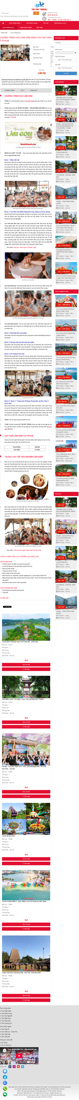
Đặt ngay (27, 669)
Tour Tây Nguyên (6, 1016)
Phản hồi (33, 90)
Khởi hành (58, 49)
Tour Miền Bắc (6, 1018)
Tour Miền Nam (6, 1011)
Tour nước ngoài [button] (32, 23)
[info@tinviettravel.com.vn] (5, 1094)
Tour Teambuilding (61, 291)
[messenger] (5, 1071)
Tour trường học (6, 1023)
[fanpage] (5, 1077)
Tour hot (58, 494)
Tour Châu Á (5, 1029)
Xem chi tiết (26, 664)
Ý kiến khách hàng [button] (26, 27)
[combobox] (66, 60)
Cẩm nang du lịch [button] (60, 23)
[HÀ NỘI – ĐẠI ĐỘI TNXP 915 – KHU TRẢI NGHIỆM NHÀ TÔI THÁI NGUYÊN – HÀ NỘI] (26, 749)
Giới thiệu (4, 1043)
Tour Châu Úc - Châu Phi (9, 1032)
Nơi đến (58, 65)
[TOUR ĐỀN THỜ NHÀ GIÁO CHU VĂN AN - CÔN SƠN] (26, 627)
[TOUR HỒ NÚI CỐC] (26, 819)
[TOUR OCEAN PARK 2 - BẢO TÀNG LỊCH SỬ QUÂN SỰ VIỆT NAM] (26, 885)
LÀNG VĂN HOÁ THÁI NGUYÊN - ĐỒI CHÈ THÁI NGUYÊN (21, 973)
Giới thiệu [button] (39, 27)
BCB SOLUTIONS (47, 1097)
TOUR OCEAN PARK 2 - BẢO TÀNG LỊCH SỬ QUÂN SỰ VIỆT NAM (24, 901)
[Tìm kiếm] (36, 13)
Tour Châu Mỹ (5, 1034)
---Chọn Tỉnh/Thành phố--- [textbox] (65, 60)
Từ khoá (58, 43)
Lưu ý (22, 90)
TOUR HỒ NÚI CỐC (8, 836)
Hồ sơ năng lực (6, 1045)
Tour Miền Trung (6, 1013)
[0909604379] (5, 1088)
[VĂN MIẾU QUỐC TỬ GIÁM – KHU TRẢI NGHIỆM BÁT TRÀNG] (26, 687)
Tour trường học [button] (8, 27)
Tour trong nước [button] (15, 23)
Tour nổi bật (59, 82)
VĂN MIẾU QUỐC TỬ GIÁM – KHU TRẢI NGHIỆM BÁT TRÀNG (23, 699)
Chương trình (9, 90)
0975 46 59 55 (53, 15)
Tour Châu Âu (5, 1037)
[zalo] (5, 1083)
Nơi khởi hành (60, 56)
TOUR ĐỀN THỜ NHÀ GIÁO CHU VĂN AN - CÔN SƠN (20, 642)
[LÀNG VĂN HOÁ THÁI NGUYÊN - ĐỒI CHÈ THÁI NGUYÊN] (26, 953)
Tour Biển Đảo (6, 1021)
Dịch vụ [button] (45, 23)
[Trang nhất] (3, 23)
